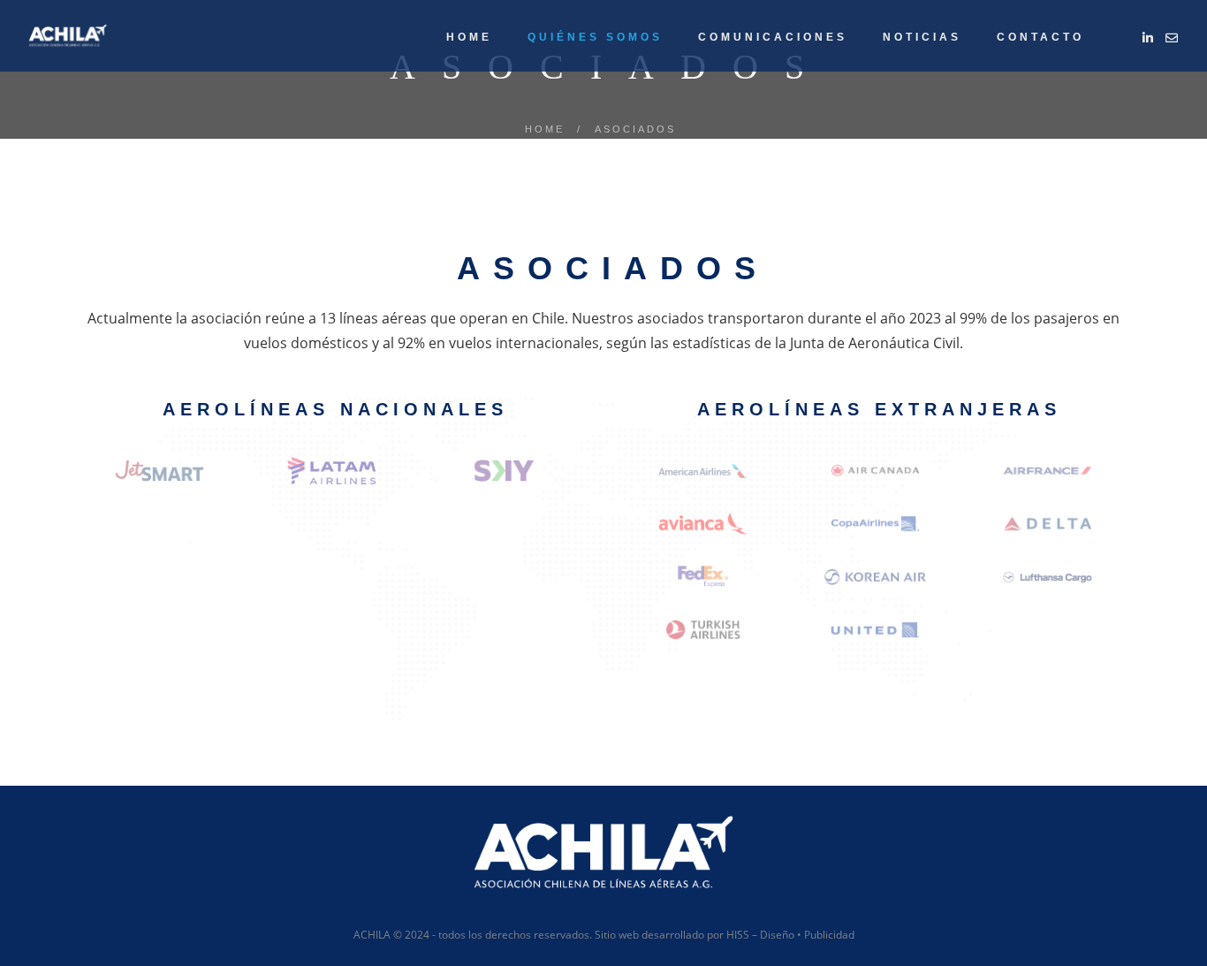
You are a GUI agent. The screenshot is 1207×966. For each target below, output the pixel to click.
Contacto (1040, 37)
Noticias (922, 37)
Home (469, 37)
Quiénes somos (595, 37)
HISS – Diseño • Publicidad (790, 934)
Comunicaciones (772, 37)
